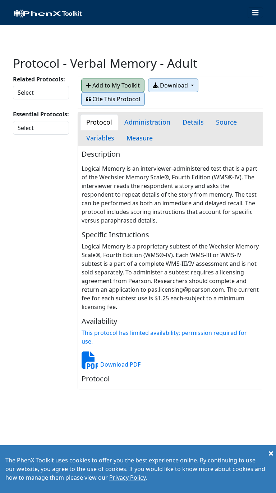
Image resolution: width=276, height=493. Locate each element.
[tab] (99, 122)
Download (173, 85)
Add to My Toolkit (115, 85)
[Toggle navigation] (255, 12)
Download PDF (120, 364)
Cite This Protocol (115, 99)
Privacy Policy (127, 477)
